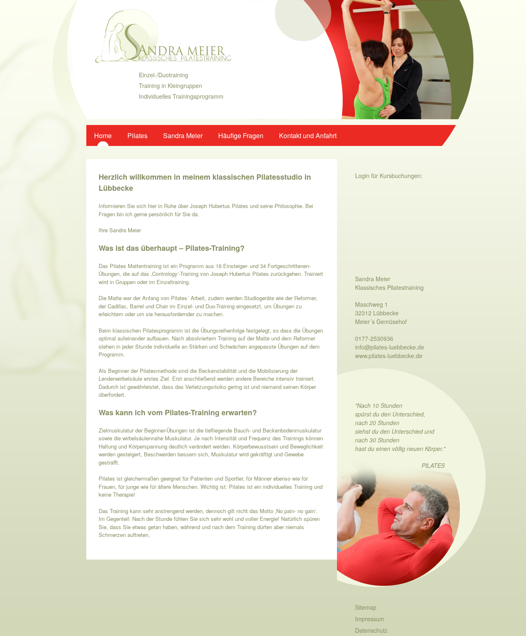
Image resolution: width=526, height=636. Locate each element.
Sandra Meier (183, 135)
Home (103, 135)
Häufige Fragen (240, 135)
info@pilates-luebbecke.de (389, 347)
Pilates (137, 135)
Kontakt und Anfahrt (308, 135)
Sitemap (365, 607)
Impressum (369, 619)
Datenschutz (371, 630)
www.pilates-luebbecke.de (388, 356)
